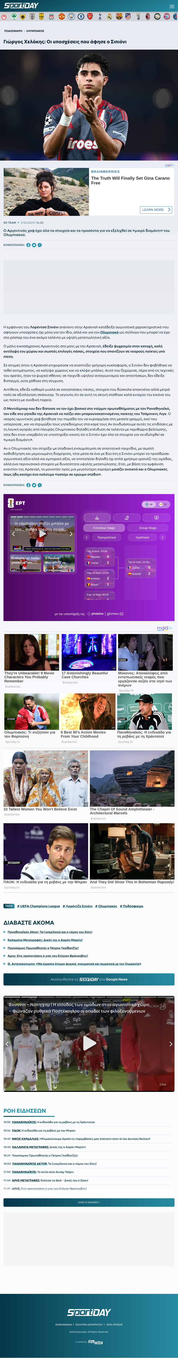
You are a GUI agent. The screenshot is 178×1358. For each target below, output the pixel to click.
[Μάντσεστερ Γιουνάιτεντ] (61, 16)
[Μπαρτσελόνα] (119, 16)
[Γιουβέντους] (138, 16)
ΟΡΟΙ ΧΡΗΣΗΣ (114, 1324)
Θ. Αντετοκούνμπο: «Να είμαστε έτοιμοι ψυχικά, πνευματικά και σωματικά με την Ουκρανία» (74, 964)
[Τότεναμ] (100, 16)
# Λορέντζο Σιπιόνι (77, 906)
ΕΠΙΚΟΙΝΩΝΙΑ (64, 1324)
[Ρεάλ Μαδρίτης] (109, 16)
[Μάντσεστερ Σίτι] (71, 16)
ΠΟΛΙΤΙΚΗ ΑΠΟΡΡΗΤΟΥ (89, 1324)
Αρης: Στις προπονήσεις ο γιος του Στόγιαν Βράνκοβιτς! (48, 956)
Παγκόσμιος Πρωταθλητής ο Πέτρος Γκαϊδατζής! (43, 948)
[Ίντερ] (157, 16)
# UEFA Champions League (38, 906)
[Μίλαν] (147, 16)
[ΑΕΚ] (23, 16)
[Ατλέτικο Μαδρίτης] (128, 16)
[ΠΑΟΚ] (33, 16)
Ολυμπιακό (109, 332)
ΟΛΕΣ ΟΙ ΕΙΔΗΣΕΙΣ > (89, 1202)
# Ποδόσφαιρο (131, 906)
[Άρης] (42, 16)
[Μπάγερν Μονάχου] (166, 16)
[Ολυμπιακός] (4, 16)
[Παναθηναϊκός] (14, 16)
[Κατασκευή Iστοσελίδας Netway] (95, 1342)
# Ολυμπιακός (106, 906)
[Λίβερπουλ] (52, 16)
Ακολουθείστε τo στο (89, 979)
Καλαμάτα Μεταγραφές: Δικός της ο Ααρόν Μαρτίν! (45, 940)
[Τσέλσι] (80, 16)
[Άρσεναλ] (90, 16)
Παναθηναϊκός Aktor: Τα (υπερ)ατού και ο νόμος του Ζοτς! (50, 932)
